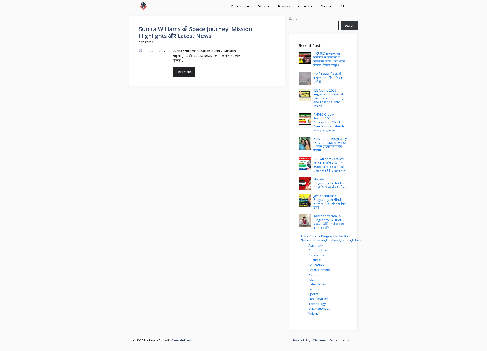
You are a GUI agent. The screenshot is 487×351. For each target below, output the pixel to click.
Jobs (311, 279)
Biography (327, 6)
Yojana (313, 313)
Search (294, 18)
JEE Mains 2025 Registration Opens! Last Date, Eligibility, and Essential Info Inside (328, 98)
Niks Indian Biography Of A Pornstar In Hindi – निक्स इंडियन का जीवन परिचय (330, 144)
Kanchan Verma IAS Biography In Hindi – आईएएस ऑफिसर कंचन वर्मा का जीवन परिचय (329, 222)
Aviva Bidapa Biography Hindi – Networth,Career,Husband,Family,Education (334, 238)
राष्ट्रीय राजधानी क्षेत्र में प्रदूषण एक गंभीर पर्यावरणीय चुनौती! (328, 78)
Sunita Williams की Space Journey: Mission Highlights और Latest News (195, 32)
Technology (317, 303)
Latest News (317, 284)
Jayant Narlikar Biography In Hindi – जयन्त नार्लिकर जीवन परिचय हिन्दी (329, 201)
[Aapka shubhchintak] (143, 6)
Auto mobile (305, 6)
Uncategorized (319, 308)
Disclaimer (320, 340)
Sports (313, 294)
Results (313, 289)
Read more (183, 72)
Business (284, 6)
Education (264, 6)
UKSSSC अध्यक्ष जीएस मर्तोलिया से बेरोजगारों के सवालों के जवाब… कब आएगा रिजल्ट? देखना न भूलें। (329, 59)
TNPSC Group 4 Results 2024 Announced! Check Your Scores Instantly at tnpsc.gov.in (329, 122)
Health (313, 274)
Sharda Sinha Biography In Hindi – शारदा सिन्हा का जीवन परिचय (329, 183)
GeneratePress (181, 340)
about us (348, 340)
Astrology (315, 245)
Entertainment (240, 6)
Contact (334, 340)
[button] (343, 6)
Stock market (318, 298)
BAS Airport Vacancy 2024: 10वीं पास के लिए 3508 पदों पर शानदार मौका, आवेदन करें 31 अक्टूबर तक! (329, 165)
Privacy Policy (301, 340)
